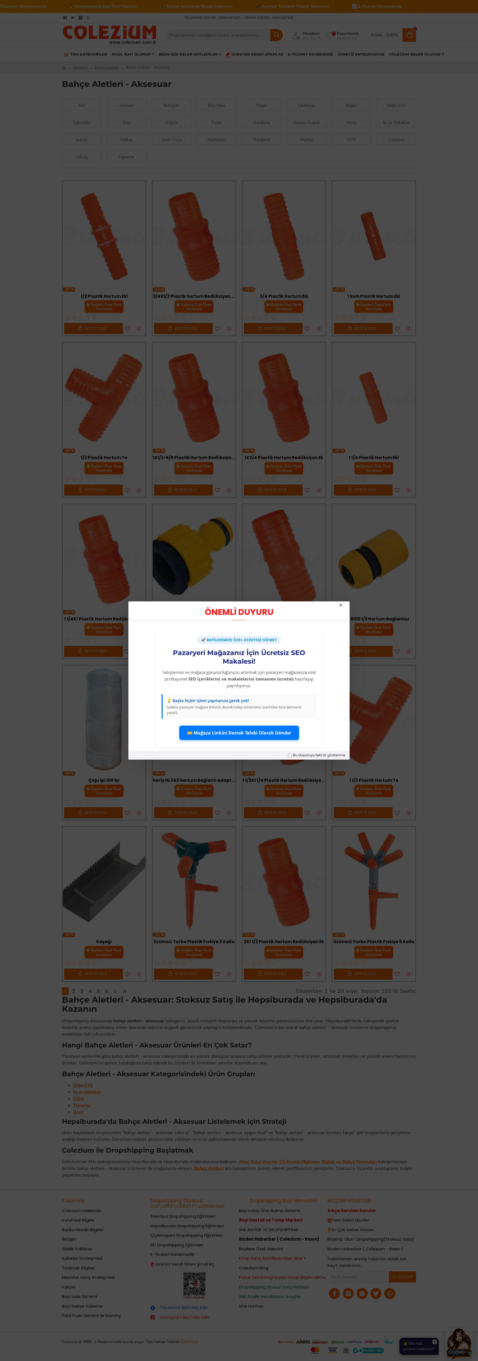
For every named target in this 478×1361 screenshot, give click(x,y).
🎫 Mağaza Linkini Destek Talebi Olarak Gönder (239, 733)
